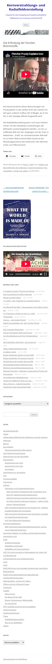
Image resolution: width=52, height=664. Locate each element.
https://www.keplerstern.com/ (15, 349)
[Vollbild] (45, 274)
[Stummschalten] (41, 274)
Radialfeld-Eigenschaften (14, 619)
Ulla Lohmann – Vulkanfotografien (16, 384)
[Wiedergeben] (6, 274)
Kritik (5, 539)
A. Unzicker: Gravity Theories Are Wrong (18, 291)
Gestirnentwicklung (36, 167)
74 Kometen (8, 317)
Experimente (8, 460)
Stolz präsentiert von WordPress (15, 659)
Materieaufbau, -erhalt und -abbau (17, 581)
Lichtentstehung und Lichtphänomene (18, 559)
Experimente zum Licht (14, 463)
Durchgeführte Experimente (14, 453)
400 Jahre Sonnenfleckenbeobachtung (18, 368)
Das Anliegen (8, 447)
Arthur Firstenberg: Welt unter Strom (17, 333)
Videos (6, 626)
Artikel (5, 434)
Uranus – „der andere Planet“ (14, 320)
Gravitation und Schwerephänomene (19, 488)
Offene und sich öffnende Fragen (16, 584)
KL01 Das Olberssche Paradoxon (17, 520)
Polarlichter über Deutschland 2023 (17, 387)
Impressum (7, 482)
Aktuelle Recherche (10, 431)
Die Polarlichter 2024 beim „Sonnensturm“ (19, 342)
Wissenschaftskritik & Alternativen (18, 450)
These (5, 616)
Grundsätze (9, 469)
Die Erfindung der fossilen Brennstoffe (18, 361)
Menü (26, 25)
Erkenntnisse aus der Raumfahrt (16, 456)
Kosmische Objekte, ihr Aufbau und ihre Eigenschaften (24, 533)
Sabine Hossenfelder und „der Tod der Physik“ (21, 323)
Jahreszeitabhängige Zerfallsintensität (18, 364)
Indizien (6, 485)
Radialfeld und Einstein (14, 546)
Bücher (6, 444)
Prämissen (7, 587)
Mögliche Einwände (12, 543)
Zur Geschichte (11, 603)
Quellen (6, 590)
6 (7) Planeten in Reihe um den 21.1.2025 (19, 313)
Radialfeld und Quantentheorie (17, 549)
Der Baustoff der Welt (13, 597)
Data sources (10, 594)
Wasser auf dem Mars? (12, 297)
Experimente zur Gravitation (14, 472)
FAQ (5, 475)
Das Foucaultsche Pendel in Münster (17, 294)
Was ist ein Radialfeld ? (14, 622)
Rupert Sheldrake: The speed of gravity (18, 358)
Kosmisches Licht (10, 536)
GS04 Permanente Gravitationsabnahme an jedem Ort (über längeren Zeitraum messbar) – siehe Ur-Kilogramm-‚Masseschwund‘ (27, 501)
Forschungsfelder (10, 479)
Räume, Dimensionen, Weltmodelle (19, 600)
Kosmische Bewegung (11, 523)
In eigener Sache (9, 352)
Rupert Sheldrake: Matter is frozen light (18, 355)
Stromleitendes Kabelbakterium (15, 377)
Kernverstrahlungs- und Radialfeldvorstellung (26, 7)
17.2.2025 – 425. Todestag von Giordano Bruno (21, 301)
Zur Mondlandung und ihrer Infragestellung (20, 336)
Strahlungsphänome (11, 613)
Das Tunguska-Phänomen (13, 329)
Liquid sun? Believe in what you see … (18, 380)
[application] (26, 264)
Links (5, 562)
